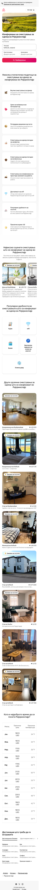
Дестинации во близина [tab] (9, 838)
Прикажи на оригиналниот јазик (14, 4)
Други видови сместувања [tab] (28, 838)
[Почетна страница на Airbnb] (3, 10)
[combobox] (19, 48)
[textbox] (11, 54)
